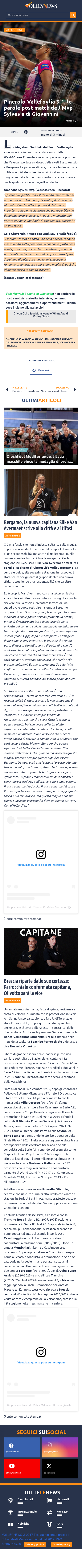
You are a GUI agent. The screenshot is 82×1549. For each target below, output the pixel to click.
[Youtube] (11, 1466)
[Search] (73, 15)
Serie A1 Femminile (46, 342)
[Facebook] (11, 1445)
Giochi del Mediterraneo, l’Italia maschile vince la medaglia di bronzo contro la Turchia (40, 461)
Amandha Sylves (16, 338)
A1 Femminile (14, 29)
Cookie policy (61, 1544)
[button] (26, 132)
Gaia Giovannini (38, 338)
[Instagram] (49, 1444)
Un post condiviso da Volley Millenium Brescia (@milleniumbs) (44, 1405)
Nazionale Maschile (15, 450)
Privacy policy (34, 1544)
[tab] (23, 1500)
